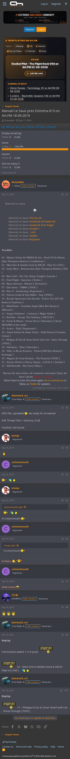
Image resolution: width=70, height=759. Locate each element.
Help (52, 746)
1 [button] (7, 146)
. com (22, 232)
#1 (67, 194)
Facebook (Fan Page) (31, 225)
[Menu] (5, 4)
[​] (35, 211)
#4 (67, 474)
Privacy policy (41, 746)
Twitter (22, 235)
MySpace (24, 239)
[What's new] (66, 4)
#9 (67, 634)
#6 (67, 538)
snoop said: (9, 545)
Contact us (7, 746)
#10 (66, 690)
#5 (67, 500)
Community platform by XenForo (29, 756)
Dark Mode (10, 741)
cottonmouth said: (13, 507)
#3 (67, 447)
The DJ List (24, 218)
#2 (67, 407)
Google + (24, 228)
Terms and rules (24, 746)
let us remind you (53, 380)
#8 (67, 607)
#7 (67, 581)
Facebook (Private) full (31, 221)
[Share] (62, 195)
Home (61, 746)
